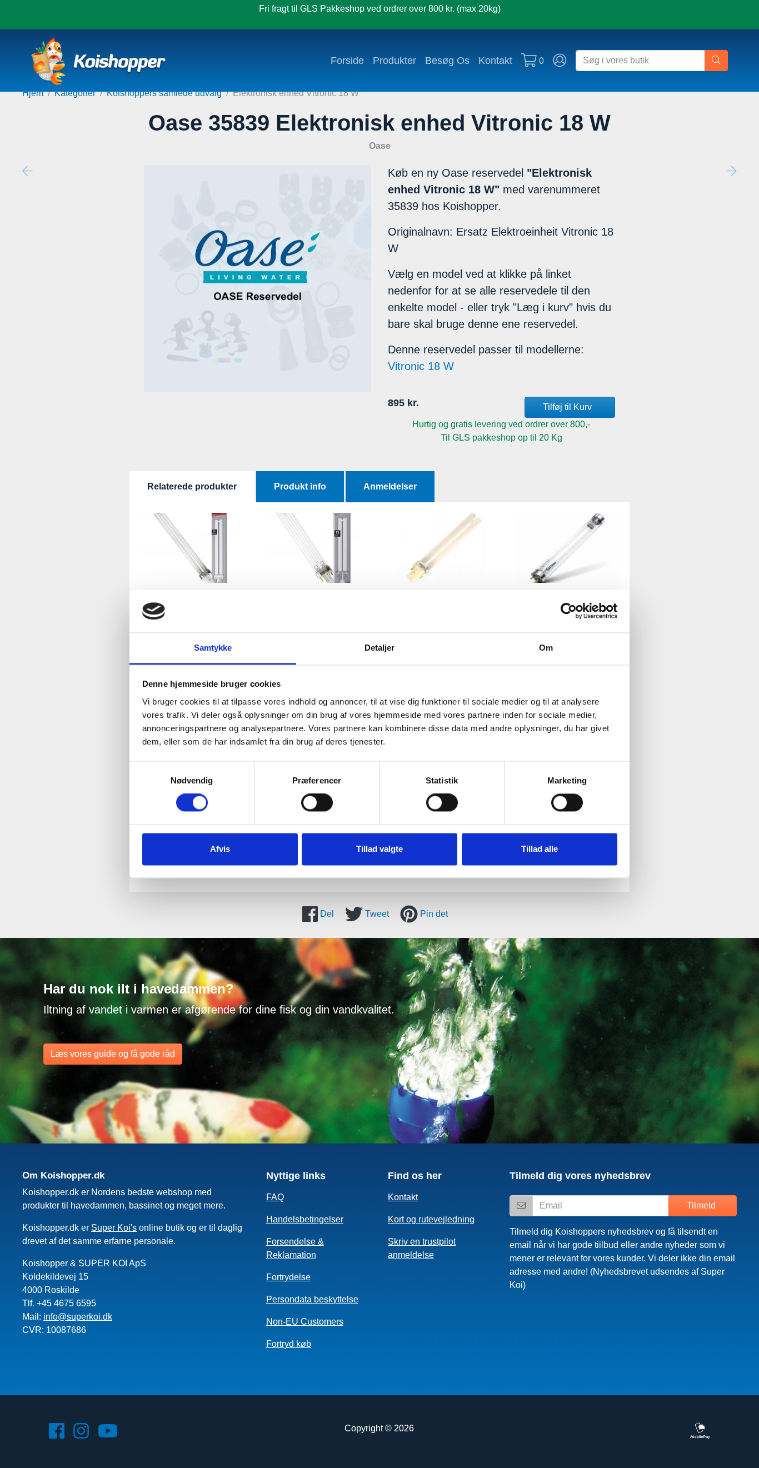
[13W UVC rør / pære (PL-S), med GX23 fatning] (317, 548)
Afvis (220, 848)
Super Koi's (114, 1227)
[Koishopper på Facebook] (56, 1434)
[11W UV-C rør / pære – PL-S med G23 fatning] (192, 548)
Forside (347, 60)
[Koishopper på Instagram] (81, 1434)
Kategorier (75, 93)
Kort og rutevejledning (431, 1219)
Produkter (394, 60)
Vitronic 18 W (421, 366)
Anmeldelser (390, 486)
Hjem (32, 93)
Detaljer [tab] (379, 647)
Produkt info (300, 486)
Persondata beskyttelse (312, 1299)
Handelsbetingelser (304, 1219)
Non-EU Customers (304, 1321)
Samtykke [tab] (213, 647)
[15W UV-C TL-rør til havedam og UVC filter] (567, 548)
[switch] (317, 803)
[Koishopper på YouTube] (108, 1434)
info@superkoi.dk (77, 1316)
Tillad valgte (379, 848)
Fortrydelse (288, 1277)
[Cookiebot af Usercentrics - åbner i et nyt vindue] (568, 611)
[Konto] (559, 60)
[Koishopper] (99, 60)
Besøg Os (447, 60)
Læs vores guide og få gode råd (113, 1053)
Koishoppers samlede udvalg (164, 93)
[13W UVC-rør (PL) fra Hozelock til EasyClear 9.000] (442, 548)
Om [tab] (546, 647)
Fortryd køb (288, 1344)
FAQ (275, 1197)
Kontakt (495, 60)
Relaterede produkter (192, 486)
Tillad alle (539, 848)
